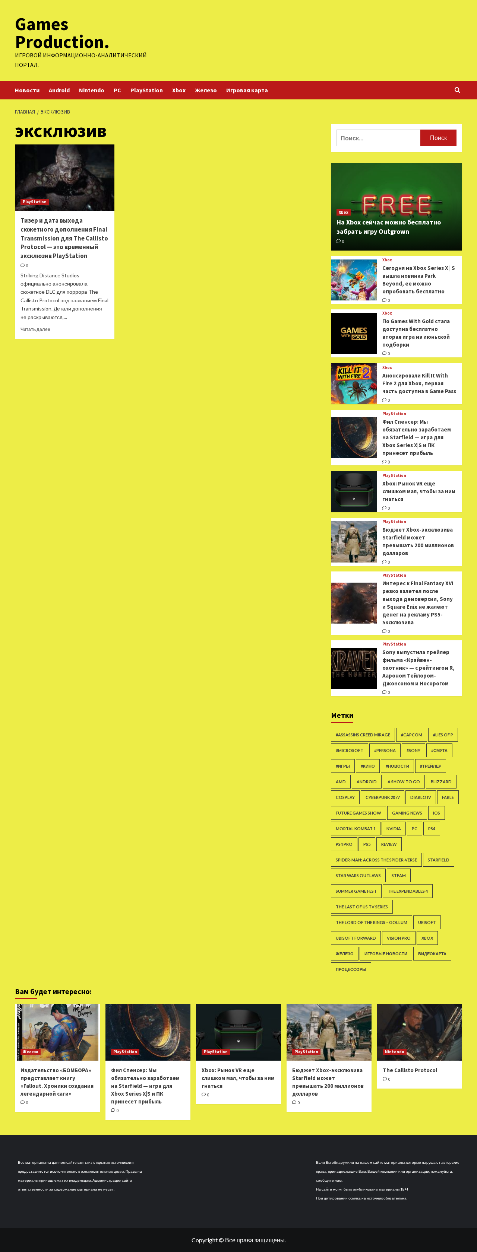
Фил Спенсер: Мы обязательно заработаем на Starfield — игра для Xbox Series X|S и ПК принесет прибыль (416, 437)
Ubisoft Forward (356, 938)
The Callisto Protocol (410, 1070)
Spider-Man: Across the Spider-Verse (376, 859)
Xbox (179, 90)
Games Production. (62, 33)
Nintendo (91, 90)
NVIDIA (393, 828)
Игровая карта (247, 90)
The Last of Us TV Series (362, 906)
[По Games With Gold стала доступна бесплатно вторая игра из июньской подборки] (354, 333)
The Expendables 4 (408, 891)
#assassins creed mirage (363, 734)
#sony (413, 750)
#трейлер (430, 766)
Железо (206, 90)
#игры (343, 766)
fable (448, 797)
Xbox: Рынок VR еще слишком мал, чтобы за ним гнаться (418, 491)
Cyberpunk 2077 (382, 797)
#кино (368, 766)
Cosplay (345, 797)
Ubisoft (427, 922)
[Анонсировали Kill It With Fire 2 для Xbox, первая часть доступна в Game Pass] (354, 383)
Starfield (438, 859)
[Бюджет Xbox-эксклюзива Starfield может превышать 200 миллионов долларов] (354, 542)
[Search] (457, 90)
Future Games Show (358, 812)
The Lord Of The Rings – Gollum (371, 922)
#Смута (439, 750)
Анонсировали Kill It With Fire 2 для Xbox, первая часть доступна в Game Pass (419, 383)
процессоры (351, 969)
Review (389, 844)
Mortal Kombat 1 (356, 828)
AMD (341, 781)
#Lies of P (443, 734)
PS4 (431, 828)
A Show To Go (404, 781)
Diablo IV (420, 797)
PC (117, 90)
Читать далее (35, 329)
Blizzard (441, 781)
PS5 (366, 844)
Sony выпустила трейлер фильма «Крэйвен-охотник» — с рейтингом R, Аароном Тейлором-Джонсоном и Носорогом (418, 668)
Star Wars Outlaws (358, 875)
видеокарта (432, 953)
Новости (27, 90)
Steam (399, 875)
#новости (397, 766)
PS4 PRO (344, 844)
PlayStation (146, 90)
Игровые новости (385, 953)
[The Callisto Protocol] (419, 1032)
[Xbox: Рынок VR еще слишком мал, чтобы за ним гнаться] (354, 491)
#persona (385, 750)
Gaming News (407, 812)
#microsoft (349, 750)
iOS (436, 812)
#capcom (411, 734)
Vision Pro (399, 938)
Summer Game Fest (356, 891)
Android (59, 90)
